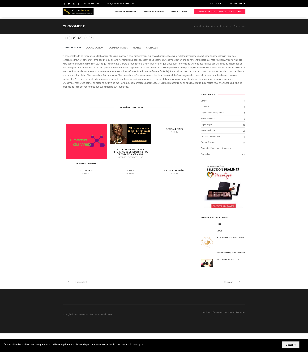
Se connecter (236, 4)
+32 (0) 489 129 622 (92, 3)
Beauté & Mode (207, 142)
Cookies (241, 312)
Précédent (81, 282)
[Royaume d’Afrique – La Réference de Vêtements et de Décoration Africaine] (135, 135)
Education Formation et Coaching (216, 148)
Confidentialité (230, 312)
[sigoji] (223, 186)
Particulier (205, 154)
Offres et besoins (153, 11)
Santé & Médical (208, 130)
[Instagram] (77, 3)
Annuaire (210, 26)
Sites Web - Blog (135, 157)
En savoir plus (136, 344)
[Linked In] (74, 3)
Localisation (94, 47)
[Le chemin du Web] (91, 143)
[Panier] (243, 3)
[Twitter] (69, 3)
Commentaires (118, 47)
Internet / (123, 157)
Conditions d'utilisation (212, 312)
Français (215, 3)
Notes (137, 47)
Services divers (208, 118)
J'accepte (291, 345)
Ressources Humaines (211, 136)
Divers (204, 101)
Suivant (228, 282)
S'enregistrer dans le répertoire (220, 11)
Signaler (152, 47)
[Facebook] (64, 3)
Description (73, 47)
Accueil (197, 26)
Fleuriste (205, 107)
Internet (224, 26)
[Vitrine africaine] (78, 11)
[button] (204, 186)
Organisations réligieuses (212, 113)
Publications (179, 11)
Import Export (207, 124)
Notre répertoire (126, 11)
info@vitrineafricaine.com (120, 3)
